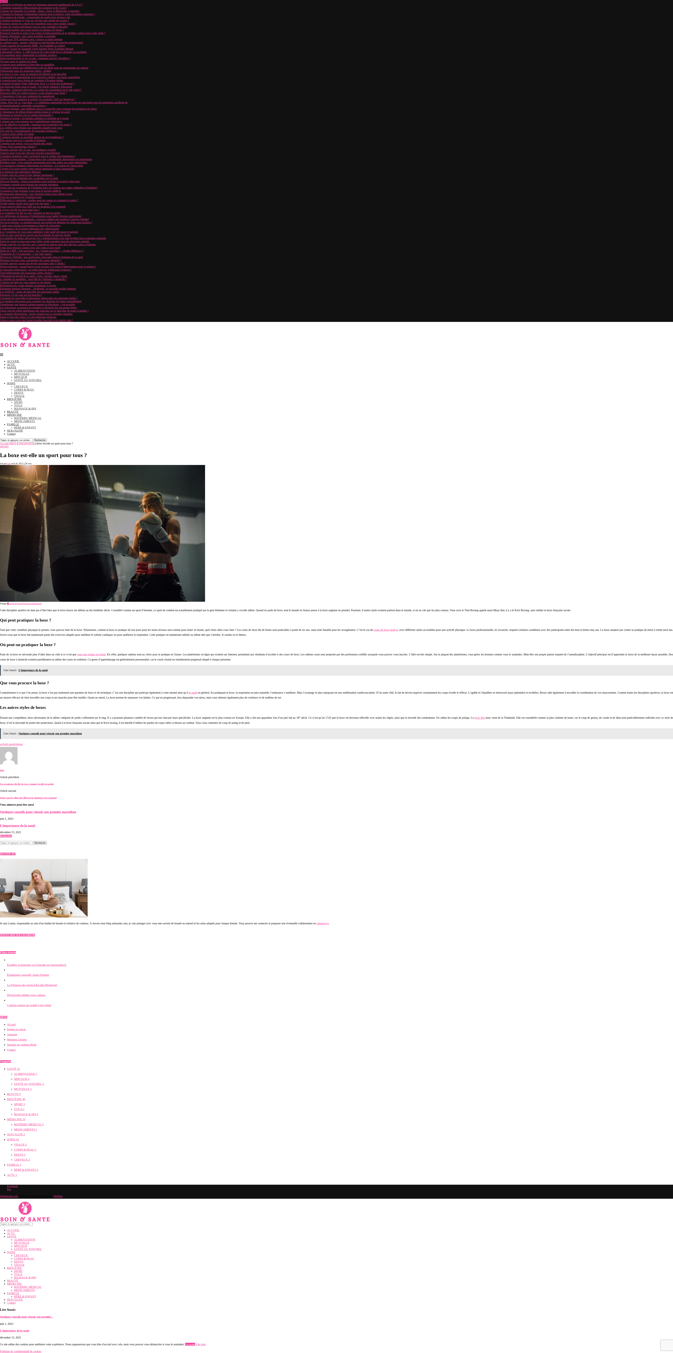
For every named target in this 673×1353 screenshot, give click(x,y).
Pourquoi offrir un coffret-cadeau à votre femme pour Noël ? (33, 93)
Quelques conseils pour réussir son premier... (26, 1316)
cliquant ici (323, 923)
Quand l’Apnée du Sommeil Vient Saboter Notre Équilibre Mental (36, 48)
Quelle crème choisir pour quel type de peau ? (25, 203)
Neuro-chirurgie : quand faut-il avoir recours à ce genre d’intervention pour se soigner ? (48, 266)
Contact (11, 433)
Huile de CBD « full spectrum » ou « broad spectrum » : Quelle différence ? (42, 250)
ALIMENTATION (24, 370)
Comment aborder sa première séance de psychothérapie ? (32, 137)
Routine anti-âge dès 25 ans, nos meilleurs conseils (28, 149)
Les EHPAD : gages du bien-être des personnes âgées (29, 291)
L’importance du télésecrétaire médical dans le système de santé (35, 111)
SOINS (11, 383)
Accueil (4, 443)
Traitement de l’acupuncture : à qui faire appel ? (26, 253)
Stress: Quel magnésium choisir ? (18, 146)
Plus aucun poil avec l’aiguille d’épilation (23, 140)
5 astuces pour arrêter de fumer (17, 134)
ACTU (11, 364)
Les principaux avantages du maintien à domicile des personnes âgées (38, 307)
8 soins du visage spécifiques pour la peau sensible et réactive (34, 26)
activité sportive (8, 744)
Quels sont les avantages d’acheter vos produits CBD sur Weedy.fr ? (37, 99)
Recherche (40, 440)
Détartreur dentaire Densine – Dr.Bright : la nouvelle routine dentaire (38, 288)
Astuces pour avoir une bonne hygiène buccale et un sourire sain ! (36, 320)
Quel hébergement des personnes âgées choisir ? (26, 272)
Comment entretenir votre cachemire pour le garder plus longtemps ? (38, 156)
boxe (20, 744)
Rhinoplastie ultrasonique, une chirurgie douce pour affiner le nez (36, 194)
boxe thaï (480, 717)
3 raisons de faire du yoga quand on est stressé (25, 282)
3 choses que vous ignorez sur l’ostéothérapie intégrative (31, 121)
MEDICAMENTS (24, 421)
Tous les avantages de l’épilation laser (21, 197)
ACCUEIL (13, 361)
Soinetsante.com (9, 1196)
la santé (193, 692)
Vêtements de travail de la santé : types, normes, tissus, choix (33, 276)
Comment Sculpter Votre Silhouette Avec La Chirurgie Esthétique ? (37, 83)
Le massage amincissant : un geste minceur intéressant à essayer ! (36, 269)
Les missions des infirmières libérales (20, 171)
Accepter (190, 1344)
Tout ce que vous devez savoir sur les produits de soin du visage (35, 235)
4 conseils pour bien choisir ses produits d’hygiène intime (31, 80)
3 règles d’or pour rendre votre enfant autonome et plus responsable (37, 168)
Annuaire (12, 1034)
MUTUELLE (21, 373)
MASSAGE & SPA (25, 408)
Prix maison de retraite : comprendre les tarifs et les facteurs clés (35, 17)
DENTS (18, 392)
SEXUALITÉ (15, 430)
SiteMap (58, 1196)
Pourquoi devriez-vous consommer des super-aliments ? (30, 260)
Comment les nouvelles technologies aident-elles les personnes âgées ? (39, 298)
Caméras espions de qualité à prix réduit (29, 1005)
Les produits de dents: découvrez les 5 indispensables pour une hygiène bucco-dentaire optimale (53, 238)
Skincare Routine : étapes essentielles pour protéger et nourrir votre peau (40, 181)
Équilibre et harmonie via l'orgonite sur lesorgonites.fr (36, 964)
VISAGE (19, 395)
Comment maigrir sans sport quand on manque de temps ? (32, 29)
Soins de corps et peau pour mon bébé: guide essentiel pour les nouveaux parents (44, 241)
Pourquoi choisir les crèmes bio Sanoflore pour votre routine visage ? (38, 23)
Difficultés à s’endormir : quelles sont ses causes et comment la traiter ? (39, 200)
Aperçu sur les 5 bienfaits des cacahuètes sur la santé (29, 178)
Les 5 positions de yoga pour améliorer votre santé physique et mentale (39, 231)
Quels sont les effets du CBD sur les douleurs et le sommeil (32, 206)
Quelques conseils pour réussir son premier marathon (29, 184)
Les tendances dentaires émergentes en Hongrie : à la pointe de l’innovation (41, 165)
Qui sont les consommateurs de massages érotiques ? (29, 130)
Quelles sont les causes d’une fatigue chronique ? (27, 175)
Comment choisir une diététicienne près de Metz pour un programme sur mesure (44, 67)
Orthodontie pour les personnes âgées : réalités (25, 70)
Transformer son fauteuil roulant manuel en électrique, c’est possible (37, 304)
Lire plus (201, 1344)
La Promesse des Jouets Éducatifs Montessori (32, 985)
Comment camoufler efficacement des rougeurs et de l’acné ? (33, 7)
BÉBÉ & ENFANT (25, 427)
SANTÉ (11, 367)
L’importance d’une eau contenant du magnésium (27, 96)
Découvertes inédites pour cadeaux (26, 995)
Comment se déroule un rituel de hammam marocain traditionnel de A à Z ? (41, 4)
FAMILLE (13, 424)
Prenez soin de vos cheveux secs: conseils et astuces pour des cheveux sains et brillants (48, 244)
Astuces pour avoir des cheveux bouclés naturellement (30, 152)
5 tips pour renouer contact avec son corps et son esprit (30, 247)
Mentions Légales (17, 1039)
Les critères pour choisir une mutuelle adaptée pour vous (31, 127)
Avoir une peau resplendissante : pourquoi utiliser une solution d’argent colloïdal (44, 219)
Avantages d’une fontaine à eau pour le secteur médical (30, 190)
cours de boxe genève (386, 629)
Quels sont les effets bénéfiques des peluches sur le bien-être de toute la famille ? (44, 310)
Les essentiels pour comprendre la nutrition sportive (28, 55)
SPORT (18, 402)
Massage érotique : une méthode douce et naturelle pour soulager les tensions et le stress (48, 108)
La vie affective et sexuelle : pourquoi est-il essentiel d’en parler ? (36, 124)
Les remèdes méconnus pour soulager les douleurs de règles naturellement (40, 301)
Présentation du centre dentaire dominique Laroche (28, 285)
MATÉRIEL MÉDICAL (28, 418)
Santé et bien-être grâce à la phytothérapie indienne (28, 317)
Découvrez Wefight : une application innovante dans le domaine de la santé (41, 257)
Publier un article (16, 1029)
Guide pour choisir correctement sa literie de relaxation (30, 225)
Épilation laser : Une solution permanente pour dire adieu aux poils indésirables (43, 162)
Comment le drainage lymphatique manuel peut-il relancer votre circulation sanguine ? (47, 14)
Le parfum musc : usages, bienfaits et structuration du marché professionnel (41, 42)
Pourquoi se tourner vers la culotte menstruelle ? (26, 115)
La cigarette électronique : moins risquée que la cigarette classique (36, 313)
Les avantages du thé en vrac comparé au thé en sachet (30, 212)
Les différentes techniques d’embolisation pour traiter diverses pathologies (40, 216)
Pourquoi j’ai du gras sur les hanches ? (21, 294)
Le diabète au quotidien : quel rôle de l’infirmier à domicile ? (33, 279)
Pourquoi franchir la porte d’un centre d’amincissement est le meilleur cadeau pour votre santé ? (52, 33)
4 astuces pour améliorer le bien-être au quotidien (27, 64)
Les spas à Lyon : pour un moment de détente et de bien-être (33, 74)
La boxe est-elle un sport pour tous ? (20, 209)
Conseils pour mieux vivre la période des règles (26, 143)
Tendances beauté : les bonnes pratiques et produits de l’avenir (34, 118)
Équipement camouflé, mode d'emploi (28, 974)
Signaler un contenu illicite (21, 1044)
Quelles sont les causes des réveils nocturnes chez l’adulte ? (32, 263)
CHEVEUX (21, 386)
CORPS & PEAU (24, 389)
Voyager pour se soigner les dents (18, 61)
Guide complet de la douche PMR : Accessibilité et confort (32, 45)
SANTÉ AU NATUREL (28, 380)
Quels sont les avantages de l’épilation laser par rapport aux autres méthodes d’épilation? (48, 187)
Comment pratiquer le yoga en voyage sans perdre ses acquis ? (34, 20)
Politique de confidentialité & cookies (20, 1351)
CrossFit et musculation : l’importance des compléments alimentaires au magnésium (46, 159)
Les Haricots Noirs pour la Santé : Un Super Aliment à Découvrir (36, 86)
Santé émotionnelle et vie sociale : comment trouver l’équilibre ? (35, 58)
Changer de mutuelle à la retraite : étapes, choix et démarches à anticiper (39, 10)
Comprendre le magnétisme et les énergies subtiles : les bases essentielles (40, 77)
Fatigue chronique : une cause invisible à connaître (28, 36)
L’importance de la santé (17, 825)
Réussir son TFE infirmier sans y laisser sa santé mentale (31, 39)
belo (9, 463)
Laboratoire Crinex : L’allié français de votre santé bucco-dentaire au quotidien (43, 51)
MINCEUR (20, 377)
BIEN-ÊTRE (14, 399)
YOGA (18, 405)
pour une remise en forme (91, 654)
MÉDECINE (14, 414)
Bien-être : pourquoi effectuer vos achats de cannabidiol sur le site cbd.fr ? (40, 89)
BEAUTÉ (12, 411)
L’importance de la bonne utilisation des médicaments (29, 228)
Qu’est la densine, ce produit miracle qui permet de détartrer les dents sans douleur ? (46, 222)
